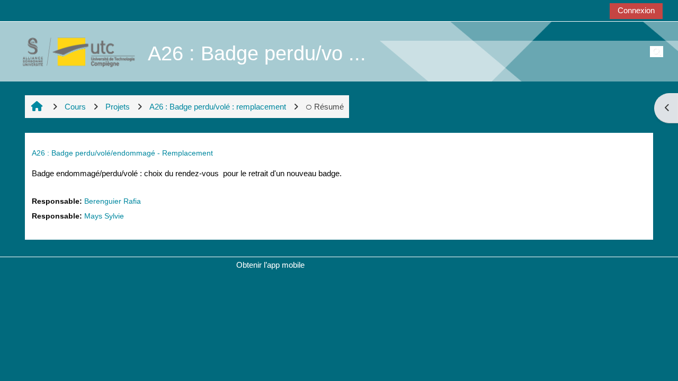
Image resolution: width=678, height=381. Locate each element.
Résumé (329, 106)
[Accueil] (73, 51)
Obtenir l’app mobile (270, 264)
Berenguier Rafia (112, 201)
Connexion (636, 10)
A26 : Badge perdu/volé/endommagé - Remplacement (122, 153)
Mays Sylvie (104, 216)
